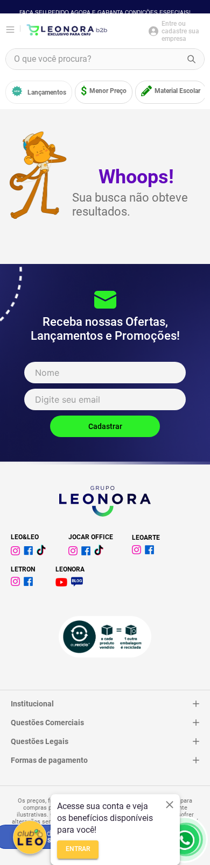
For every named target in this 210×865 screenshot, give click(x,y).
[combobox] (105, 59)
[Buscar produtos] (191, 59)
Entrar (78, 849)
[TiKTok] (43, 552)
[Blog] (79, 583)
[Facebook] (30, 552)
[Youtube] (63, 583)
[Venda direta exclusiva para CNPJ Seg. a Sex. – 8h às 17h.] (184, 839)
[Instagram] (17, 552)
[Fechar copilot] (170, 805)
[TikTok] (100, 552)
